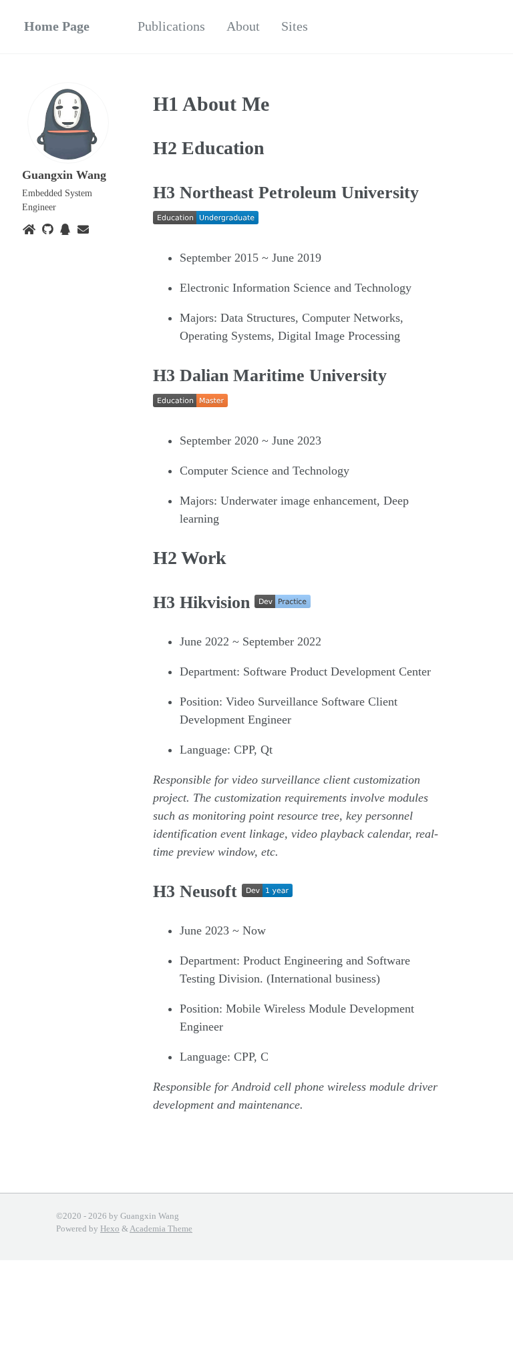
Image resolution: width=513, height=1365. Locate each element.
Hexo (110, 1229)
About (243, 26)
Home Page (57, 26)
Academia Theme (161, 1229)
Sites (294, 26)
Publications (171, 26)
